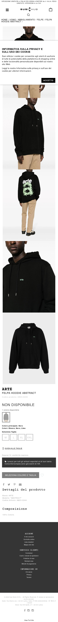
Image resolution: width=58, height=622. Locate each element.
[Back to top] (50, 614)
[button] (48, 80)
